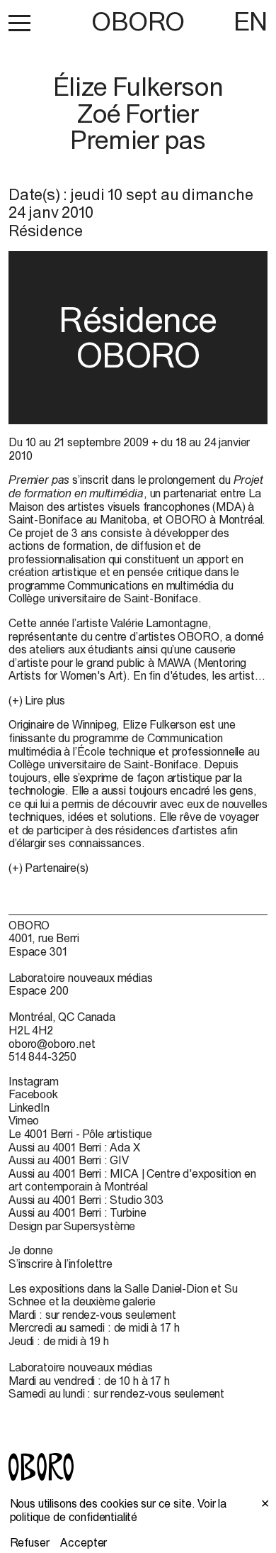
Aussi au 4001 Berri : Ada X (74, 1147)
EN (251, 21)
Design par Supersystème (71, 1226)
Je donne (30, 1250)
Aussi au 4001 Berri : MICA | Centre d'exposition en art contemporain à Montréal (132, 1180)
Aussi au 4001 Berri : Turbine (77, 1212)
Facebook (33, 1094)
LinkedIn (29, 1107)
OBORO (138, 22)
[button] (19, 23)
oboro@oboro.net (52, 1043)
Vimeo (23, 1120)
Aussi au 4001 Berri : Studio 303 (85, 1199)
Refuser (30, 1542)
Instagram (33, 1081)
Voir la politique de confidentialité (118, 1510)
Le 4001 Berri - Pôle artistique (80, 1133)
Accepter (83, 1542)
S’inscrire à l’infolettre (60, 1263)
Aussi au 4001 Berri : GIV (68, 1160)
